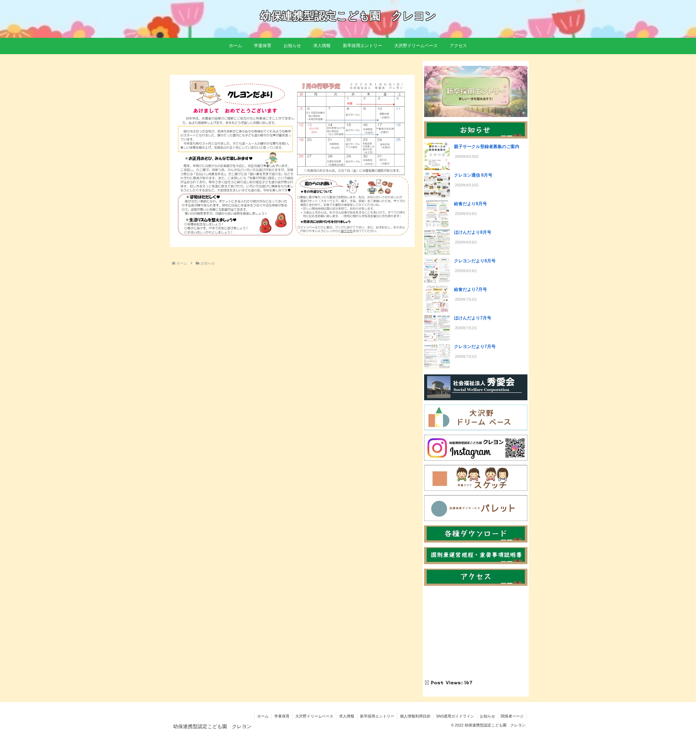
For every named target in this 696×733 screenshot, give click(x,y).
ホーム (263, 716)
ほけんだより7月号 (472, 318)
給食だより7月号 (470, 289)
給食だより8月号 (470, 203)
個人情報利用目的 (415, 716)
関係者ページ (512, 716)
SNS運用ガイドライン (455, 716)
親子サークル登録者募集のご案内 (486, 146)
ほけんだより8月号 (472, 232)
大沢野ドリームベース (314, 716)
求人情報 (346, 716)
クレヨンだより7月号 (475, 346)
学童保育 (282, 716)
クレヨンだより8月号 (475, 260)
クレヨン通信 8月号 (473, 175)
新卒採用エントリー (377, 716)
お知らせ (487, 716)
